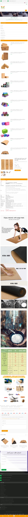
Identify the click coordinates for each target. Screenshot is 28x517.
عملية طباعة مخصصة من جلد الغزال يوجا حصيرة (6, 477)
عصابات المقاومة (2, 30)
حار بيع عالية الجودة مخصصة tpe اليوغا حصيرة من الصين (16, 109)
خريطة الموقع (20, 514)
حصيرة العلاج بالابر (2, 38)
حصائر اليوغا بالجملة (11, 406)
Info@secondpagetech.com (4, 507)
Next (26, 434)
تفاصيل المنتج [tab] (3, 179)
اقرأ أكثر (11, 44)
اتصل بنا (13, 514)
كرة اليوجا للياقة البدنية (3, 35)
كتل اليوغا (2, 26)
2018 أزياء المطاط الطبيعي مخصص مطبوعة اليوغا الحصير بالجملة (17, 81)
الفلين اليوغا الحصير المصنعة (13, 405)
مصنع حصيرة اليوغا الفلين (3, 490)
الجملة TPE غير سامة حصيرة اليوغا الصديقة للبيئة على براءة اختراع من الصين (18, 100)
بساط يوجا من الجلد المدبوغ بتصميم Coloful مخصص (7, 475)
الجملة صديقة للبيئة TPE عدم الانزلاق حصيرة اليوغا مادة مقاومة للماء (17, 119)
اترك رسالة (14, 516)
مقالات (17, 514)
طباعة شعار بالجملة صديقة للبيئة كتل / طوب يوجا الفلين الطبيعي (17, 42)
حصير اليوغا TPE (2, 484)
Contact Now (18, 170)
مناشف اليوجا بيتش (3, 37)
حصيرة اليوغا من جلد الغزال (3, 485)
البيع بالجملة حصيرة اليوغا (3, 494)
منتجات (7, 514)
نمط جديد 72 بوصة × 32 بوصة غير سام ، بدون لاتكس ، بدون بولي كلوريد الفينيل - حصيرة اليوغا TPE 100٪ (18, 90)
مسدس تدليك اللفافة (3, 33)
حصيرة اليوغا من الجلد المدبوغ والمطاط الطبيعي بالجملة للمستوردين (7, 500)
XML (23, 514)
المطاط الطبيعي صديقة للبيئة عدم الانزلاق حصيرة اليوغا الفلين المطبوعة (14, 445)
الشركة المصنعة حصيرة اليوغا (3, 489)
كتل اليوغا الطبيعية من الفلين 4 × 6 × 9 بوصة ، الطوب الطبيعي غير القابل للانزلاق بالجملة (18, 71)
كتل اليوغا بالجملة (2, 493)
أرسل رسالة (4, 430)
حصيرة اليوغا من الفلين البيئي (20, 405)
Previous (25, 434)
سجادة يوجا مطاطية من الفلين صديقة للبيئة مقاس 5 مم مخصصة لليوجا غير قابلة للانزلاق (10, 408)
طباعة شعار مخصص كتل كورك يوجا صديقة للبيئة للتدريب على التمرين (17, 52)
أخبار (15, 514)
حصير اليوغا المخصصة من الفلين (17, 406)
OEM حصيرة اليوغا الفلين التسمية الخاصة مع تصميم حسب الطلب (17, 138)
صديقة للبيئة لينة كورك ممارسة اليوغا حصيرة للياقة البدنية (7, 410)
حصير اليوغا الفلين (7, 405)
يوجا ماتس (15, 19)
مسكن (5, 514)
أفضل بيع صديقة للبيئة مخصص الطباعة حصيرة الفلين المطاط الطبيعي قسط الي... (11, 418)
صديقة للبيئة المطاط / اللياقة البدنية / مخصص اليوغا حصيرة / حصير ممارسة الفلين (23, 445)
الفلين (16, 183)
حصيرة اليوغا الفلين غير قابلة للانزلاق (4, 406)
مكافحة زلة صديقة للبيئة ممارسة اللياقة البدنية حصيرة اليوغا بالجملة (5, 445)
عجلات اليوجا (2, 28)
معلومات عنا (10, 514)
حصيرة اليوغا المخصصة (3, 488)
